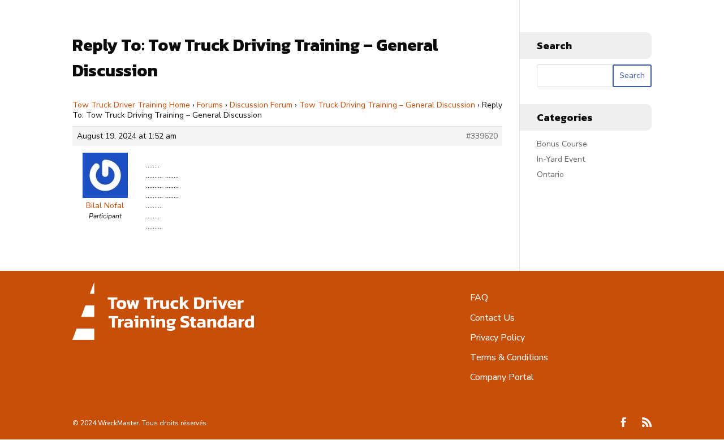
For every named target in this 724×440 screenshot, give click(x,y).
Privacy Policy (497, 337)
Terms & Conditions (509, 357)
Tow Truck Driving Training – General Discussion (387, 105)
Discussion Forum (261, 105)
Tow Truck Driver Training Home (131, 105)
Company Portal (502, 377)
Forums (210, 105)
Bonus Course (562, 144)
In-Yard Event (561, 159)
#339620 (482, 136)
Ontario (550, 174)
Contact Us (492, 318)
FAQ (479, 297)
